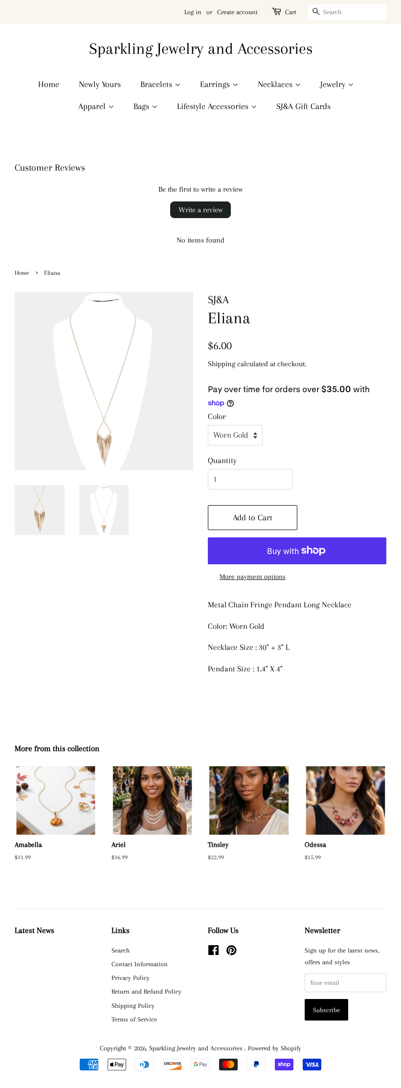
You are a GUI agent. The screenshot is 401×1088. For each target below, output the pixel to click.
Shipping (221, 363)
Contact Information (139, 964)
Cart (290, 12)
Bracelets (157, 84)
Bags (143, 106)
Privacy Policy (130, 977)
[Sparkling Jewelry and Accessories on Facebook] (213, 952)
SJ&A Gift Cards (303, 106)
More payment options (253, 576)
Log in (192, 12)
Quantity (222, 460)
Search (120, 950)
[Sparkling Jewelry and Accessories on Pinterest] (231, 952)
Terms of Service (134, 1019)
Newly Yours (100, 84)
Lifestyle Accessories (214, 106)
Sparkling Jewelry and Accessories (200, 48)
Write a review (200, 209)
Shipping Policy (133, 1005)
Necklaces (276, 84)
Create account (237, 12)
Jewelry (334, 84)
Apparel (93, 106)
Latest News (34, 930)
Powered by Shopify (274, 1048)
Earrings (216, 84)
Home (48, 84)
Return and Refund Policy (146, 991)
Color (217, 416)
